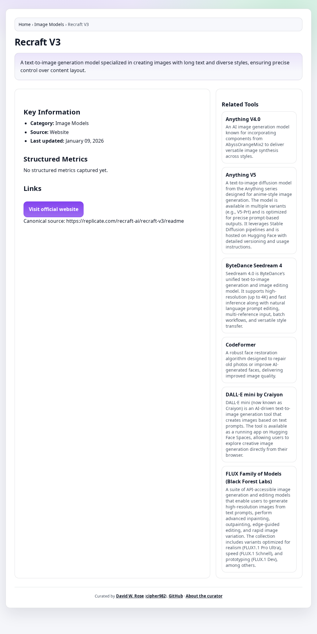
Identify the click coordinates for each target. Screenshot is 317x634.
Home (25, 24)
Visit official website (53, 209)
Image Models (49, 24)
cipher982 (156, 596)
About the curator (204, 596)
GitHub (176, 596)
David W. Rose (130, 596)
